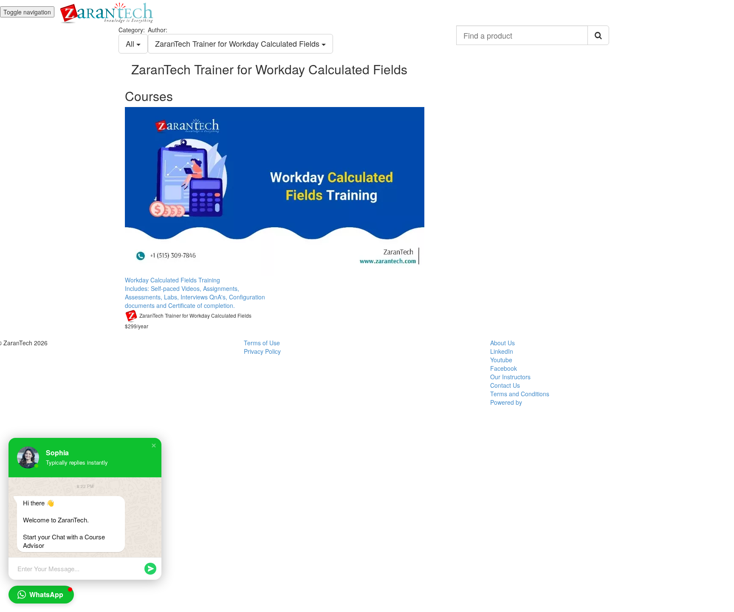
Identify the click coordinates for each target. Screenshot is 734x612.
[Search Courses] (598, 35)
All (131, 43)
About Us (502, 342)
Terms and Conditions (519, 393)
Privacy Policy (262, 351)
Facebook (503, 368)
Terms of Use (262, 342)
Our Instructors (510, 376)
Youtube (501, 359)
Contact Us (505, 385)
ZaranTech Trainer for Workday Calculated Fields (238, 43)
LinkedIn (501, 351)
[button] (154, 445)
